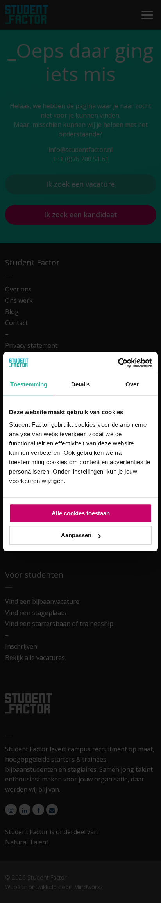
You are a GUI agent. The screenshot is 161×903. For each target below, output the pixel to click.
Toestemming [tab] (28, 384)
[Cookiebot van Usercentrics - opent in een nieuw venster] (118, 363)
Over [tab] (132, 384)
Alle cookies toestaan (81, 513)
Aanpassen (76, 535)
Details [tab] (80, 384)
